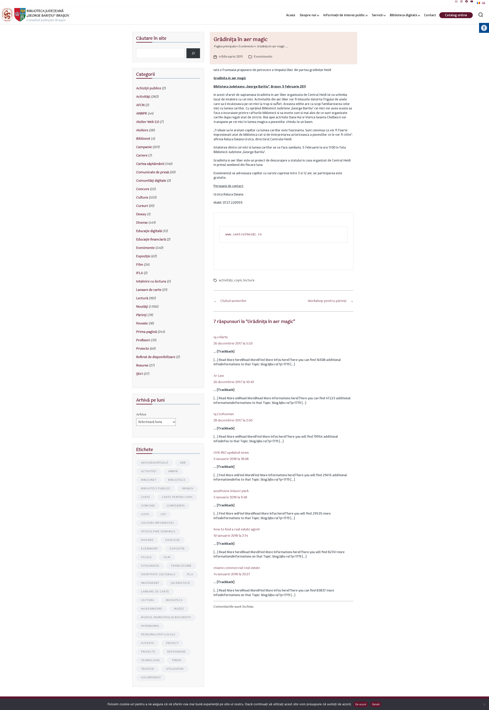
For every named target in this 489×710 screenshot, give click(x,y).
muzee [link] (179, 609)
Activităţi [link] (143, 96)
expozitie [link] (177, 549)
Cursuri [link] (142, 206)
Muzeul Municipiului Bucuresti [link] (166, 618)
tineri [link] (176, 660)
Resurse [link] (142, 365)
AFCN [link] (140, 105)
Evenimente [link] (263, 56)
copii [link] (238, 280)
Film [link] (139, 264)
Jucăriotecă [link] (180, 583)
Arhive (141, 414)
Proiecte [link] (142, 348)
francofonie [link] (181, 566)
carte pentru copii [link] (177, 497)
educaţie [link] (172, 540)
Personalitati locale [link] (158, 635)
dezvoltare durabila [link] (158, 532)
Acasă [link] (290, 15)
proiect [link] (172, 643)
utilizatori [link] (175, 669)
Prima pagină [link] (146, 332)
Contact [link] (430, 15)
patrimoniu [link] (150, 626)
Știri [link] (139, 374)
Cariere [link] (141, 155)
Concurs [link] (142, 189)
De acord (360, 704)
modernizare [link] (151, 609)
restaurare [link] (176, 652)
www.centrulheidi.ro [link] (243, 234)
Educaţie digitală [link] (149, 231)
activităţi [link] (226, 280)
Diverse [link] (142, 222)
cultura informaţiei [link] (157, 523)
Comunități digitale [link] (151, 180)
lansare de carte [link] (155, 592)
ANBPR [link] (141, 113)
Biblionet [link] (143, 138)
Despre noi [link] (308, 15)
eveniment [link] (149, 549)
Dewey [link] (141, 214)
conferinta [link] (176, 506)
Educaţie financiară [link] (151, 239)
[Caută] (193, 53)
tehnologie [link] (150, 660)
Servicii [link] (377, 15)
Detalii (376, 704)
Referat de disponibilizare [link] (155, 357)
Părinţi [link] (141, 315)
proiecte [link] (148, 652)
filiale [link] (146, 557)
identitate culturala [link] (158, 575)
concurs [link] (148, 506)
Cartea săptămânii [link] (150, 164)
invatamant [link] (150, 583)
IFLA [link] (139, 273)
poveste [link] (147, 643)
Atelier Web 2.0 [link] (147, 122)
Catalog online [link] (456, 15)
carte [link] (145, 497)
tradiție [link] (147, 669)
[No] (484, 704)
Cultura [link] (142, 197)
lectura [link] (248, 280)
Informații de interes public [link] (344, 15)
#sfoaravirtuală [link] (154, 463)
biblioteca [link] (176, 480)
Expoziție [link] (143, 256)
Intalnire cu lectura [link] (151, 281)
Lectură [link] (142, 298)
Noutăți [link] (142, 306)
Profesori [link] (143, 340)
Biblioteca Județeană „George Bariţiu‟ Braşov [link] (48, 13)
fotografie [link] (150, 566)
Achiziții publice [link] (148, 88)
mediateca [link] (174, 600)
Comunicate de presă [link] (152, 172)
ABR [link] (183, 463)
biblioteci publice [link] (155, 489)
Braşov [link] (188, 489)
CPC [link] (163, 514)
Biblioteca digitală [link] (403, 15)
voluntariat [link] (151, 678)
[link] (456, 1)
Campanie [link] (144, 147)
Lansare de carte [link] (148, 290)
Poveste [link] (142, 323)
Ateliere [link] (142, 130)
